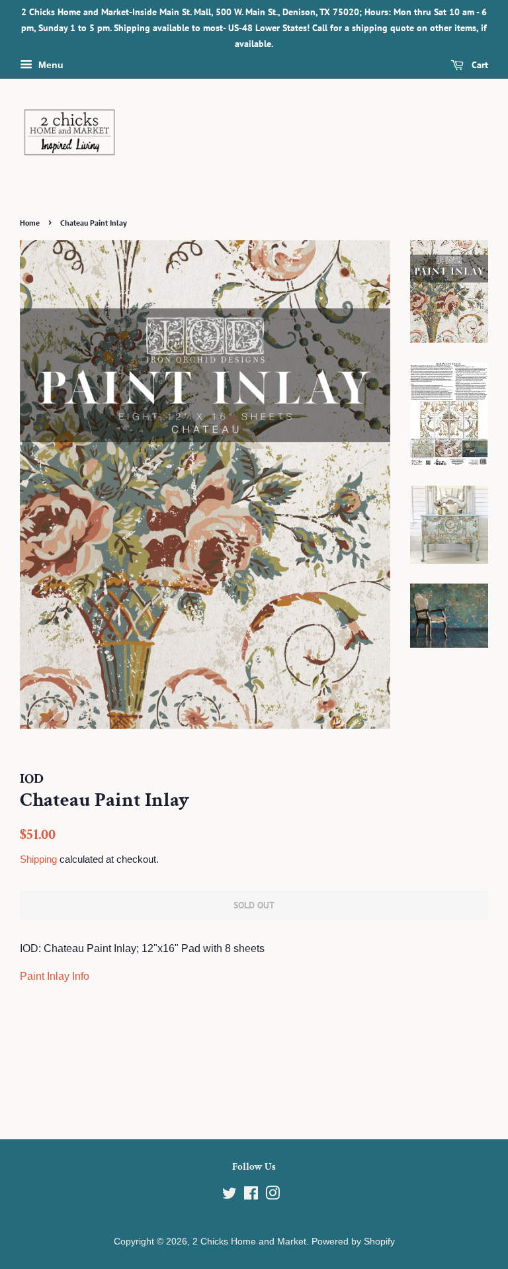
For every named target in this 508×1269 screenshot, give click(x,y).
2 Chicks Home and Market (249, 1242)
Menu (50, 65)
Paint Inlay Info (54, 976)
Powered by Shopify (353, 1242)
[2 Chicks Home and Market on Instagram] (272, 1196)
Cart (478, 65)
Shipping (38, 859)
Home (30, 223)
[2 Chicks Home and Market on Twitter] (229, 1196)
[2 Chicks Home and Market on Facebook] (251, 1196)
